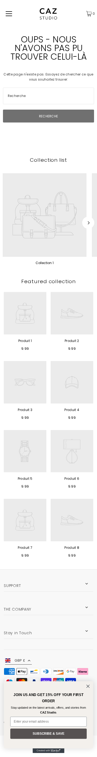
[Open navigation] (9, 13)
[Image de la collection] (44, 215)
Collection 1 (45, 263)
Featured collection (48, 281)
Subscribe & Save (48, 733)
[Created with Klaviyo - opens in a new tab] (48, 750)
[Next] (88, 223)
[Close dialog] (88, 686)
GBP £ (20, 660)
